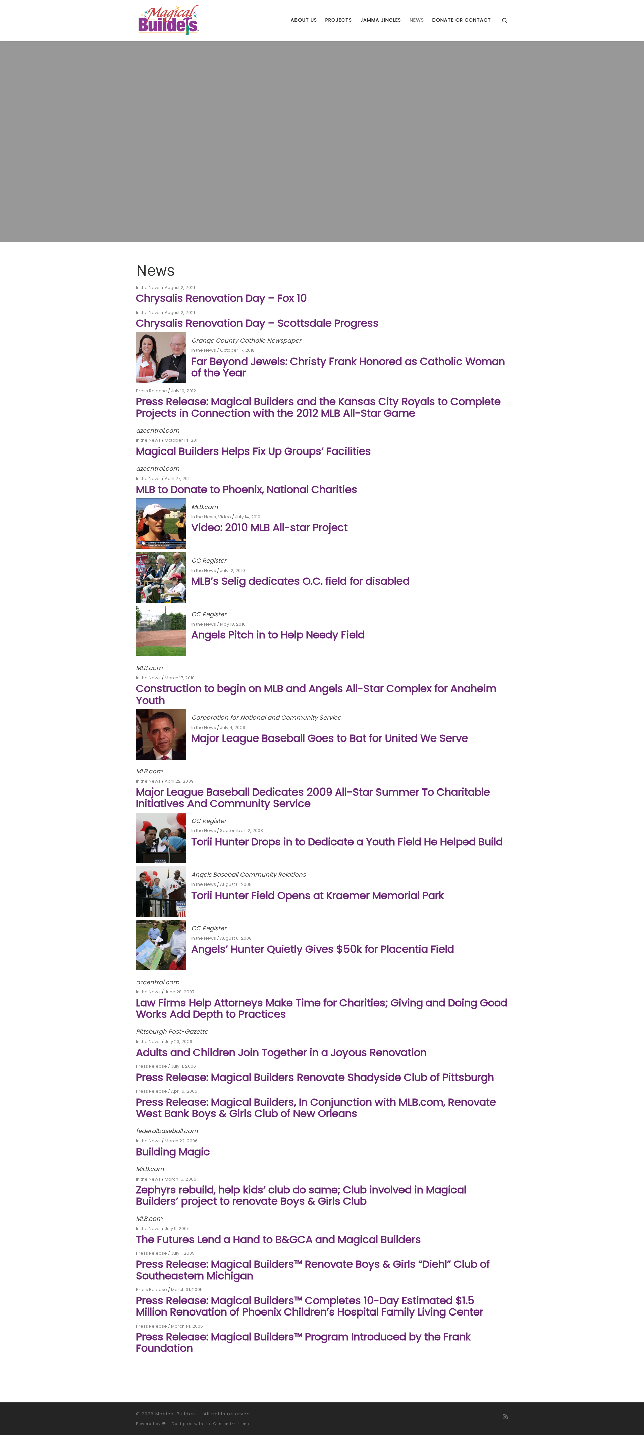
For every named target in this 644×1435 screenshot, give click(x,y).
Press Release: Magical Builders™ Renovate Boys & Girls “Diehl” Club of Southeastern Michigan (313, 1270)
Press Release (151, 391)
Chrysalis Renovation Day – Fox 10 (221, 298)
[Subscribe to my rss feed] (505, 1417)
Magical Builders (176, 1413)
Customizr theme (232, 1423)
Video (224, 517)
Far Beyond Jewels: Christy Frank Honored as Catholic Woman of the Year (348, 367)
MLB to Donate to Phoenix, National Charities (246, 489)
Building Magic (173, 1151)
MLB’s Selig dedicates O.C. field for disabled (300, 581)
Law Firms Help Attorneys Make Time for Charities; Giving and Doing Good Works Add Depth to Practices (321, 1008)
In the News (148, 287)
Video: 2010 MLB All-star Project (269, 527)
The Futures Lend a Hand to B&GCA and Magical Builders (278, 1239)
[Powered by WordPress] (164, 1423)
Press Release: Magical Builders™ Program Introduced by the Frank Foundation (303, 1342)
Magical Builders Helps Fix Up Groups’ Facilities (253, 451)
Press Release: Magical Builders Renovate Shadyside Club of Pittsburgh (315, 1077)
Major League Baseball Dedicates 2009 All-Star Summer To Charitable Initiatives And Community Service (313, 797)
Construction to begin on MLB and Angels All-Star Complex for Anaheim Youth (316, 694)
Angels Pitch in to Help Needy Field (278, 634)
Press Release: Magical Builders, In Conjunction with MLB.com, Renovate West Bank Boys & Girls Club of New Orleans (316, 1108)
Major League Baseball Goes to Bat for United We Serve (329, 738)
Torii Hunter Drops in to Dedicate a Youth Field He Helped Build (347, 841)
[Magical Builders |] (168, 20)
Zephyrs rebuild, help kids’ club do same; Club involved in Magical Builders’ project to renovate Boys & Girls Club (301, 1195)
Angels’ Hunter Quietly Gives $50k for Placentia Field (322, 949)
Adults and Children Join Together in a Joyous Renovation (281, 1052)
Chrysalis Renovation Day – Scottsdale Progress (257, 323)
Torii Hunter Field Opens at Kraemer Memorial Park (317, 895)
